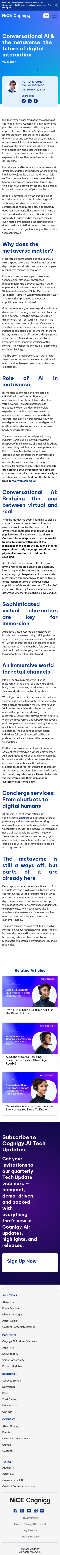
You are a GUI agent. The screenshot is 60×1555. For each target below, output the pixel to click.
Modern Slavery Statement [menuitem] (30, 1524)
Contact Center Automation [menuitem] (18, 1486)
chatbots (24, 817)
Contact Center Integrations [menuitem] (18, 1326)
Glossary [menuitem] (7, 1411)
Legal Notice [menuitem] (29, 1530)
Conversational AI (24, 480)
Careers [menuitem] (6, 1444)
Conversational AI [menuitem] (12, 1480)
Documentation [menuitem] (11, 1405)
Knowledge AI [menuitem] (10, 1353)
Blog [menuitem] (5, 1393)
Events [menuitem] (6, 1432)
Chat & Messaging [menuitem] (12, 1314)
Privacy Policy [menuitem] (30, 1517)
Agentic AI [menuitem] (8, 1347)
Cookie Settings (30, 1536)
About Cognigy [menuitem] (11, 1426)
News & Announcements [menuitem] (16, 1438)
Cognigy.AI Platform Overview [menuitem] (19, 1341)
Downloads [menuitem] (8, 1386)
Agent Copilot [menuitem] (10, 1320)
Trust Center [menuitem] (9, 1399)
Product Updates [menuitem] (12, 1366)
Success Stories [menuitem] (11, 1380)
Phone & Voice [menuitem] (10, 1308)
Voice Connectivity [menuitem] (13, 1360)
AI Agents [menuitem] (8, 1302)
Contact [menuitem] (7, 1450)
